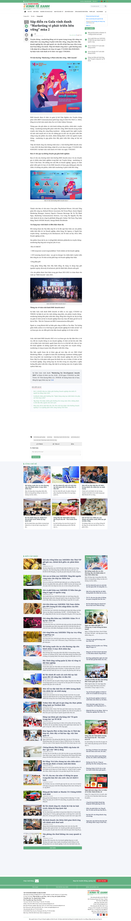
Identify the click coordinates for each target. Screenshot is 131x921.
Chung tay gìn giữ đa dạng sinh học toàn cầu (95, 640)
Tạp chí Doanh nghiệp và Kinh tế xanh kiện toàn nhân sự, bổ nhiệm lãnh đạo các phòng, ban (96, 699)
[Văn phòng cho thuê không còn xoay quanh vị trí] (32, 838)
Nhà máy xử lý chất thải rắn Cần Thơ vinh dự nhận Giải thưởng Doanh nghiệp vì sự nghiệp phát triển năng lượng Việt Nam (56, 406)
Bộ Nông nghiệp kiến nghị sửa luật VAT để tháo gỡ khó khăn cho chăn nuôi (96, 658)
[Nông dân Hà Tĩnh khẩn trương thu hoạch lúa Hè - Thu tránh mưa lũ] (65, 507)
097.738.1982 (102, 881)
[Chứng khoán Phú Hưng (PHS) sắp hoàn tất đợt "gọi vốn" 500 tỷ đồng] (32, 751)
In (73, 444)
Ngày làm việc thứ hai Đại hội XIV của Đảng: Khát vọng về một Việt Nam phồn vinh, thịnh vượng (96, 821)
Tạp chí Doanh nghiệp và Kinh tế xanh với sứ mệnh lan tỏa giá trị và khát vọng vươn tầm (96, 692)
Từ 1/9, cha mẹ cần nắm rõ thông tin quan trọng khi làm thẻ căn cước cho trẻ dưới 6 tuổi (60, 777)
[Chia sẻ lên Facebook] (26, 30)
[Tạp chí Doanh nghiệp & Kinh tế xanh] (36, 6)
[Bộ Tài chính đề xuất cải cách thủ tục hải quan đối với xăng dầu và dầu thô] (65, 474)
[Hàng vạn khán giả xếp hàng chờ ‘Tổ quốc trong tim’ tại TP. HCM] (32, 721)
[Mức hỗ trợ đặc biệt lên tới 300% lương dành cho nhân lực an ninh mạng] (93, 474)
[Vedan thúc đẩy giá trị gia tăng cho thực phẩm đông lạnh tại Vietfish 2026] (32, 707)
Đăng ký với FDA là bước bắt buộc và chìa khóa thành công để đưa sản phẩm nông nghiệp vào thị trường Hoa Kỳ (96, 652)
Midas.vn (88, 25)
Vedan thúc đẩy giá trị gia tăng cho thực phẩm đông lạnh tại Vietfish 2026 (62, 704)
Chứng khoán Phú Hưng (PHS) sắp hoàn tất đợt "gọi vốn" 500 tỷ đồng (61, 748)
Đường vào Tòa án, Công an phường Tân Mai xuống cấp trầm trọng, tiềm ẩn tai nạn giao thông (96, 763)
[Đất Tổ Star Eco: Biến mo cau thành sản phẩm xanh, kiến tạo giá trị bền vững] (93, 507)
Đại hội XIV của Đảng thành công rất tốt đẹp (96, 815)
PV (35, 34)
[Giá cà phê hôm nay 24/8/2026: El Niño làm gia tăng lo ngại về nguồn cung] (32, 594)
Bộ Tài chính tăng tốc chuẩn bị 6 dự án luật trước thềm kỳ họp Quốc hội (36, 519)
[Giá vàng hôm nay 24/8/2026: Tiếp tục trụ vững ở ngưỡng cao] (32, 636)
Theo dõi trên (72, 35)
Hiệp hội (89, 665)
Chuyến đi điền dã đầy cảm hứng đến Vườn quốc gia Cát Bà (96, 680)
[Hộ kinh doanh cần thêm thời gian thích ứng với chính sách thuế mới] (32, 824)
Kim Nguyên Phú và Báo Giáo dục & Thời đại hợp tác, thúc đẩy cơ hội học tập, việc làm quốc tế (61, 733)
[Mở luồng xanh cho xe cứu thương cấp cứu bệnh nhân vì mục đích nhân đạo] (37, 474)
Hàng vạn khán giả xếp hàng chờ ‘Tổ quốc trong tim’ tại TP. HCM (60, 718)
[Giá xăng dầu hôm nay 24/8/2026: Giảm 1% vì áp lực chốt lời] (32, 622)
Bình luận (26, 22)
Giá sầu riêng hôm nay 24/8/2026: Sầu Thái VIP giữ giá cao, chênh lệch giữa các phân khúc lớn (62, 562)
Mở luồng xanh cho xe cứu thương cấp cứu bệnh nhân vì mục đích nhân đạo (37, 487)
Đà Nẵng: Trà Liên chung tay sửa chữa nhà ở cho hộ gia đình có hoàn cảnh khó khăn (61, 762)
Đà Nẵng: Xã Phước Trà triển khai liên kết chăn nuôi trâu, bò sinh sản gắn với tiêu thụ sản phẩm (96, 750)
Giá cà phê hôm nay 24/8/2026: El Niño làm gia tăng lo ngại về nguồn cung (62, 591)
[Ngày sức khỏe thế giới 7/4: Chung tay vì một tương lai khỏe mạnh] (96, 617)
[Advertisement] (96, 73)
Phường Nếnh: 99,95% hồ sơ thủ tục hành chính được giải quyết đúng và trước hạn (96, 769)
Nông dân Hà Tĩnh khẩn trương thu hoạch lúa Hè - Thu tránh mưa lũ (65, 519)
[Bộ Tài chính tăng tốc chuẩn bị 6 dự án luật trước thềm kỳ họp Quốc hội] (37, 507)
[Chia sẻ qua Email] (26, 34)
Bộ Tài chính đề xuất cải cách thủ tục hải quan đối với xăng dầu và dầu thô (64, 487)
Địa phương (91, 722)
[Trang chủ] (25, 11)
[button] (95, 1)
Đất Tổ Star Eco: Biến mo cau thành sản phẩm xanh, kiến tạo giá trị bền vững (94, 519)
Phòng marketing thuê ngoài (92, 16)
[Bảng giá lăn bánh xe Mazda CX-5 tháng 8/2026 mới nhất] (32, 796)
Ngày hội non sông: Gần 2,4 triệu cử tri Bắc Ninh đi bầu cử (96, 791)
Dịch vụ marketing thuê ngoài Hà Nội (94, 18)
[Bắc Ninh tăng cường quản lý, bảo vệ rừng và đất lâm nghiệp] (32, 664)
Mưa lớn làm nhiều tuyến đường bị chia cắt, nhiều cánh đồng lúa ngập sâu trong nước (96, 756)
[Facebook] (99, 1)
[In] (26, 39)
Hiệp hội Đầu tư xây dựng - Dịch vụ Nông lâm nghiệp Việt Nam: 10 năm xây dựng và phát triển (97, 711)
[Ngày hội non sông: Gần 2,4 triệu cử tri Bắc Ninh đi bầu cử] (96, 781)
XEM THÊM (53, 848)
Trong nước (91, 557)
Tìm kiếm (105, 6)
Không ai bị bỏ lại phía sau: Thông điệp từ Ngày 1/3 (96, 646)
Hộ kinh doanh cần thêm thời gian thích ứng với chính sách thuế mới (62, 821)
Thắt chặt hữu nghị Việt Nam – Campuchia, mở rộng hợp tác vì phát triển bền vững (96, 705)
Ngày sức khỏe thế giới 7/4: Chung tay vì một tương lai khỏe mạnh (96, 627)
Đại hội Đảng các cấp (95, 776)
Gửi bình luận (35, 457)
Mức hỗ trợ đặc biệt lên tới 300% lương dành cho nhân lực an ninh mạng (93, 487)
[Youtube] (102, 1)
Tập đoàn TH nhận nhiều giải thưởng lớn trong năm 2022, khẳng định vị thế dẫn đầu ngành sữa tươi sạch (56, 402)
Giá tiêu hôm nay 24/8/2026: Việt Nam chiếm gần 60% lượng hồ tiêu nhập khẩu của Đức (61, 605)
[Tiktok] (104, 1)
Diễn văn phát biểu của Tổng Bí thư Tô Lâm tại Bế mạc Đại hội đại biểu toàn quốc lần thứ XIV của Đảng (96, 809)
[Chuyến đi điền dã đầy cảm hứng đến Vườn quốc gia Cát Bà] (96, 671)
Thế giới (89, 611)
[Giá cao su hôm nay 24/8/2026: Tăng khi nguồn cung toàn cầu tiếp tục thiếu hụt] (32, 580)
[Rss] (107, 1)
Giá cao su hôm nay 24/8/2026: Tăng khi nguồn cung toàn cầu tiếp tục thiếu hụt (62, 577)
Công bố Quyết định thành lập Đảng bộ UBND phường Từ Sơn (95, 803)
